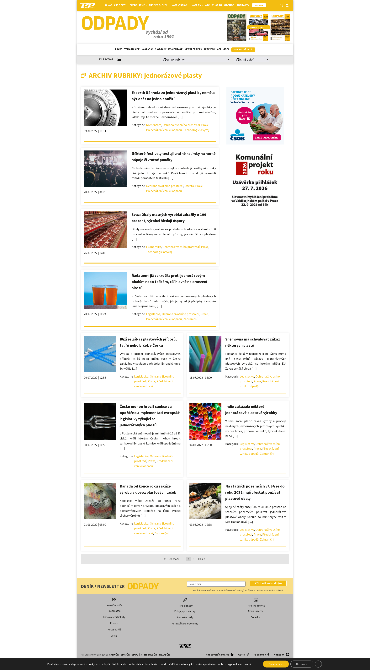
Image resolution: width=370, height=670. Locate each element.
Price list (256, 617)
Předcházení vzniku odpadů (164, 130)
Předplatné (114, 611)
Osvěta (189, 186)
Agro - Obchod (225, 5)
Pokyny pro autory (185, 611)
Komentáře (175, 49)
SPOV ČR (137, 654)
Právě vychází (212, 49)
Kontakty (242, 5)
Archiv (209, 5)
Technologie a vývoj (196, 130)
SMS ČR (125, 654)
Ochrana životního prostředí (181, 125)
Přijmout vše (276, 664)
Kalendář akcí (243, 49)
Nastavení (302, 664)
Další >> (202, 559)
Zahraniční (190, 319)
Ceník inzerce (256, 611)
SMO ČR (114, 654)
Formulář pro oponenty (185, 623)
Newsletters (193, 49)
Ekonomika (153, 247)
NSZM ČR (164, 654)
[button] (268, 583)
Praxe (118, 49)
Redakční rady (185, 617)
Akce (114, 635)
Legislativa (153, 314)
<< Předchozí (171, 559)
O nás (108, 5)
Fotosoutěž (114, 629)
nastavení (245, 664)
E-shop (114, 623)
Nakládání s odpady (153, 49)
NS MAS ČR (150, 654)
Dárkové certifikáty (114, 617)
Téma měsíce (132, 49)
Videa (226, 49)
